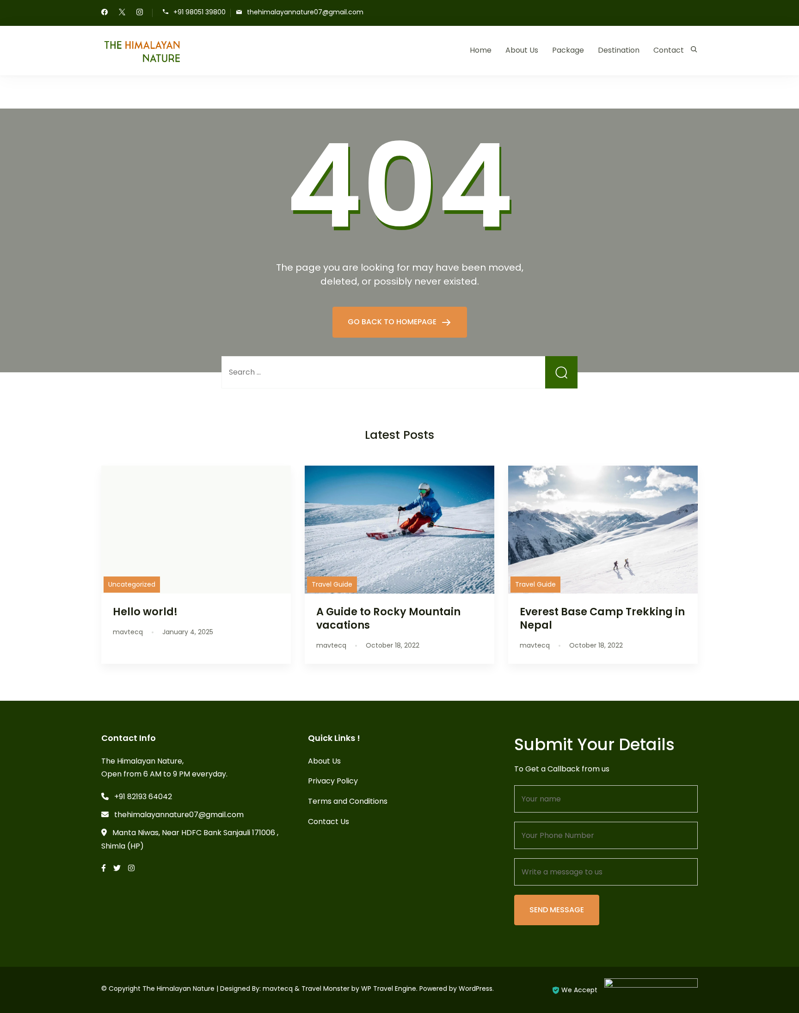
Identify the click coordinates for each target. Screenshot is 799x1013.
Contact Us (328, 821)
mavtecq (278, 988)
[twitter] (122, 13)
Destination (618, 50)
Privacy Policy (333, 781)
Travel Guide (332, 584)
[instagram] (139, 13)
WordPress (475, 988)
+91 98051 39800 (199, 12)
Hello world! (145, 611)
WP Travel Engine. (389, 988)
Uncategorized (131, 584)
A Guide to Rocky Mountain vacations (388, 618)
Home (481, 50)
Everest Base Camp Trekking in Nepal (602, 618)
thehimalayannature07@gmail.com (305, 12)
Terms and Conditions (347, 801)
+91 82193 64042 (143, 796)
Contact (668, 50)
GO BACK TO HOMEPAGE (393, 321)
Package (568, 50)
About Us (521, 50)
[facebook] (104, 13)
